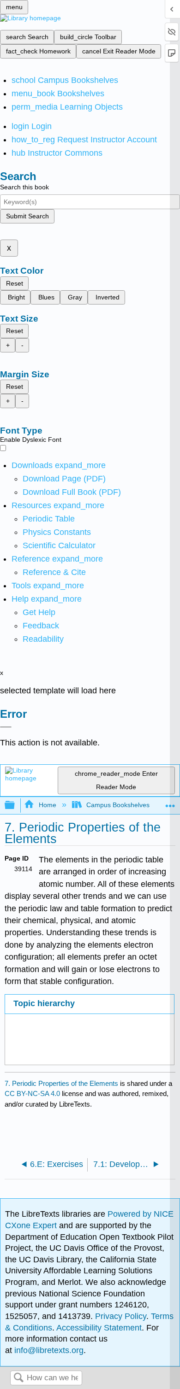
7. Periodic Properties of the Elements (61, 1083)
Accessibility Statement (99, 1327)
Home (47, 805)
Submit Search (27, 216)
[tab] (89, 1004)
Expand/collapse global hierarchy (16, 805)
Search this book (24, 187)
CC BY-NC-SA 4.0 (32, 1093)
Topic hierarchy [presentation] (44, 1003)
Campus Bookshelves (117, 805)
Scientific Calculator (59, 545)
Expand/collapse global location (170, 803)
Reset (14, 283)
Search (18, 1378)
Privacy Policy (120, 1316)
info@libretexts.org (48, 1350)
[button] (41, 625)
